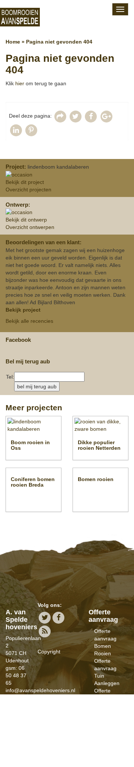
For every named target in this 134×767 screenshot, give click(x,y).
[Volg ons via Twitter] (44, 617)
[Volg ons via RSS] (44, 631)
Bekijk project (23, 310)
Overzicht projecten (28, 189)
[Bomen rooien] (67, 17)
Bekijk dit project (25, 182)
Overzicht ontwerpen (30, 227)
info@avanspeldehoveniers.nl (40, 690)
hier (19, 83)
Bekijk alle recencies (29, 321)
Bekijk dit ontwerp (26, 220)
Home (13, 42)
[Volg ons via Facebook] (59, 617)
